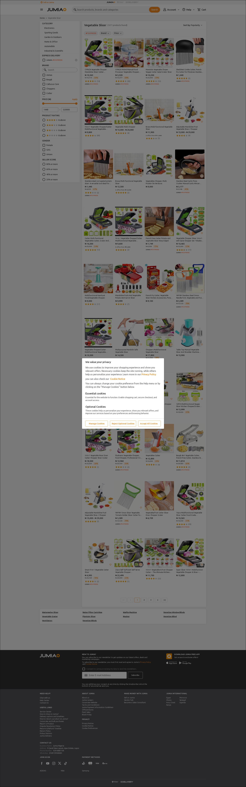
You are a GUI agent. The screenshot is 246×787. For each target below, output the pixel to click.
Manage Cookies (96, 423)
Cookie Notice (117, 379)
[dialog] (123, 393)
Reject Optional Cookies (123, 423)
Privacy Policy (149, 374)
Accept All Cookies (149, 423)
